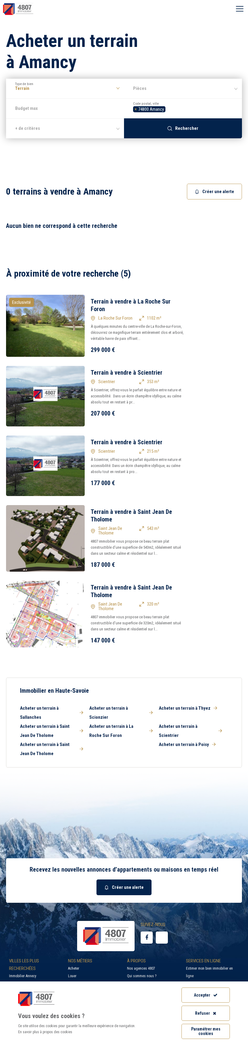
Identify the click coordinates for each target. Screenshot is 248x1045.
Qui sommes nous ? (141, 976)
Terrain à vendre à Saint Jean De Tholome (131, 515)
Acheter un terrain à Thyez (184, 708)
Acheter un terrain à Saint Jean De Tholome (45, 731)
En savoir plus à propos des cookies (45, 1032)
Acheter (73, 968)
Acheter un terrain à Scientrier (178, 731)
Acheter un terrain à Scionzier (108, 712)
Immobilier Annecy (22, 976)
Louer (72, 976)
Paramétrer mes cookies (205, 1031)
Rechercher (186, 128)
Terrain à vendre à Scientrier (126, 372)
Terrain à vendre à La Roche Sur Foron (131, 305)
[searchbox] (168, 108)
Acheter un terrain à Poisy (184, 744)
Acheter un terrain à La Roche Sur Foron (111, 731)
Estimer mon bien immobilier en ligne (209, 972)
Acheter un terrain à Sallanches (39, 712)
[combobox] (183, 108)
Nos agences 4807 (141, 968)
